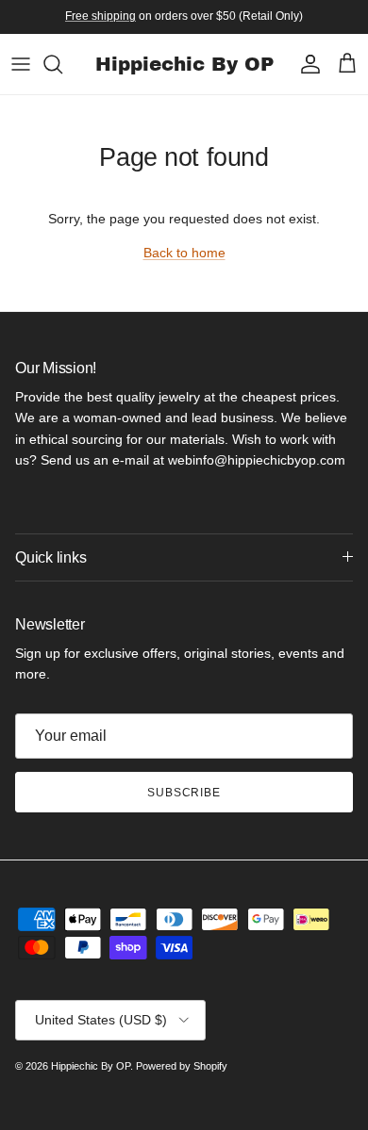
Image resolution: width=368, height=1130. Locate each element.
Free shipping (100, 16)
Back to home (184, 252)
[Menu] (21, 64)
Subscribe (184, 792)
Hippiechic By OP (90, 1066)
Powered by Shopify (181, 1066)
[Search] (62, 64)
